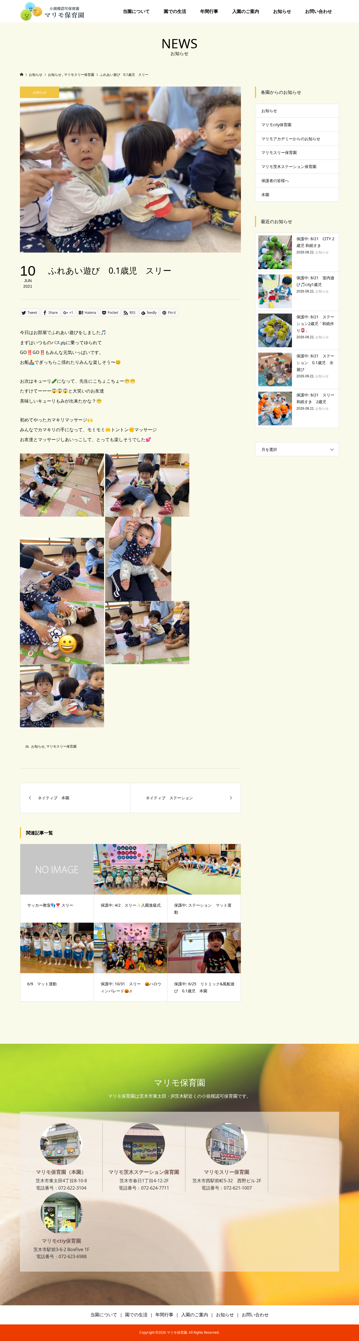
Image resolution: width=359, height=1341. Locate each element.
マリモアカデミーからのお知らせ (290, 138)
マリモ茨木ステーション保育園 (288, 166)
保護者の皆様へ (275, 180)
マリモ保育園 (179, 1082)
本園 (265, 194)
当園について (136, 11)
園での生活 (175, 11)
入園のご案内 (245, 11)
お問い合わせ (318, 11)
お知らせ (282, 11)
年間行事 (209, 11)
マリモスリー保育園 (61, 746)
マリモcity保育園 (276, 124)
